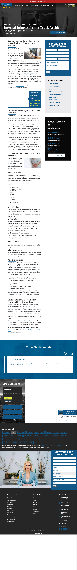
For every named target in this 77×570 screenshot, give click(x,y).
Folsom (36, 432)
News (34, 507)
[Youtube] (66, 529)
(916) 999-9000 (20, 86)
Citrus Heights (28, 435)
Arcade (22, 439)
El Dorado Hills (7, 439)
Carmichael (36, 435)
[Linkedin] (64, 529)
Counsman (36, 439)
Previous (64, 352)
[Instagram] (69, 529)
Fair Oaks (56, 432)
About (20, 5)
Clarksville (63, 435)
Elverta (43, 439)
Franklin (56, 439)
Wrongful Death (54, 105)
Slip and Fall (53, 100)
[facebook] (59, 529)
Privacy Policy (36, 511)
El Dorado (30, 432)
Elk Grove (6, 435)
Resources (45, 5)
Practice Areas (33, 5)
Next (71, 352)
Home (16, 5)
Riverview (15, 439)
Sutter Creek (23, 442)
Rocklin (12, 435)
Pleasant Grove (7, 442)
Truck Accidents (55, 86)
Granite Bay (63, 432)
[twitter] (62, 529)
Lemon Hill (29, 439)
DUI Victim (53, 89)
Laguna (62, 439)
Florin (49, 439)
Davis (42, 432)
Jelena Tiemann (13, 31)
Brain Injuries (54, 108)
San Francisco (21, 432)
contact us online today (58, 445)
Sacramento (6, 432)
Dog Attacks (53, 97)
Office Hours (33, 103)
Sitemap (35, 513)
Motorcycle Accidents (56, 94)
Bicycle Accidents (55, 102)
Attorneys (26, 5)
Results (40, 5)
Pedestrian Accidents (56, 91)
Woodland (19, 435)
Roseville (49, 432)
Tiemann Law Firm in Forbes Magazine (38, 1)
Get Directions (34, 105)
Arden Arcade (45, 435)
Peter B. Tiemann (23, 31)
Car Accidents (54, 83)
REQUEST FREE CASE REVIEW (58, 32)
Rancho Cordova (54, 435)
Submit (48, 71)
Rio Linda (15, 442)
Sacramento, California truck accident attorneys (22, 321)
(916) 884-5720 (64, 520)
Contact (51, 5)
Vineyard (30, 442)
